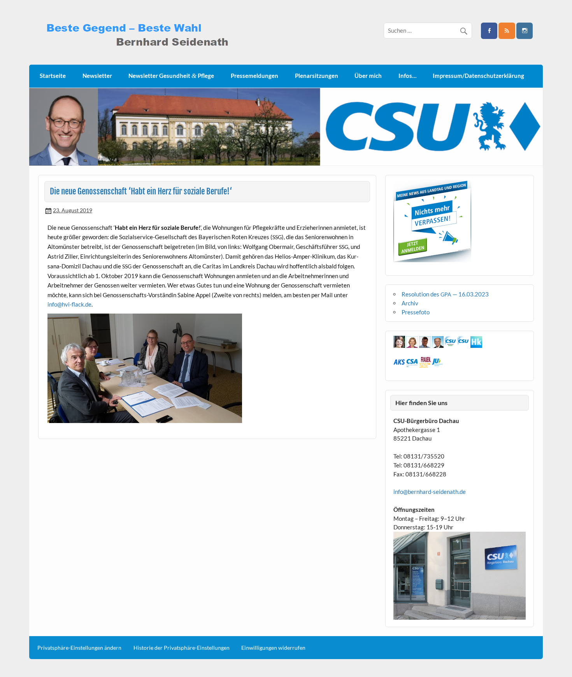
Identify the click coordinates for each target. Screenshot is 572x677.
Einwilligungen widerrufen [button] (273, 648)
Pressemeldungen (254, 75)
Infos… (407, 75)
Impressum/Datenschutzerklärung (478, 75)
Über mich (368, 75)
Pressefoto (416, 312)
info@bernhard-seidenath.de (429, 491)
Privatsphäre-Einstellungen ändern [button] (79, 648)
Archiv (410, 303)
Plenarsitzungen (316, 75)
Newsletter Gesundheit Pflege (171, 75)
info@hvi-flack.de (69, 304)
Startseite (53, 75)
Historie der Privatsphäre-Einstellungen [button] (181, 648)
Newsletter (97, 75)
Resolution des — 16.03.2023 (445, 294)
